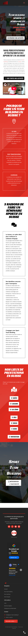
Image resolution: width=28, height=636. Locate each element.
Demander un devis (10, 621)
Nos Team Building (8, 591)
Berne (15, 429)
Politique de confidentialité (10, 608)
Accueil (5, 589)
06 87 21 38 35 (9, 617)
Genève (15, 398)
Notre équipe (7, 596)
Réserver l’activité (14, 483)
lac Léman (15, 409)
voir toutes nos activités (15, 78)
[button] (7, 570)
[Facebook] (9, 526)
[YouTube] (15, 526)
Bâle (14, 417)
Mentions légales (8, 605)
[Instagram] (12, 526)
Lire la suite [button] (12, 575)
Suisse (19, 61)
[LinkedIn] (19, 526)
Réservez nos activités (16, 38)
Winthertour (15, 437)
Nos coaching (7, 594)
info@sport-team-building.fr (12, 614)
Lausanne (15, 404)
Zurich (15, 423)
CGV (5, 603)
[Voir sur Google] (10, 565)
